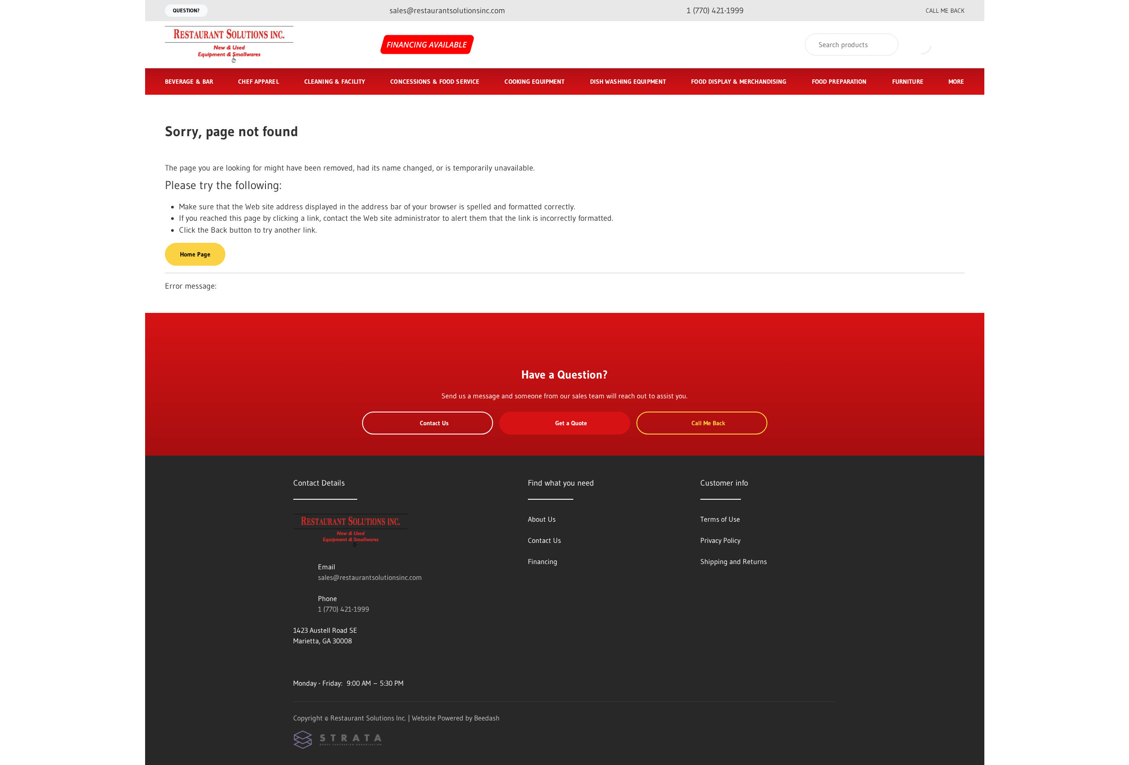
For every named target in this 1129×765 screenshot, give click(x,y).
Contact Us (434, 423)
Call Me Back (945, 11)
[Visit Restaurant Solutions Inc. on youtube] (297, 661)
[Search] (885, 44)
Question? (186, 10)
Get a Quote (571, 423)
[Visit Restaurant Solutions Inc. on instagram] (316, 661)
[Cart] (955, 44)
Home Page (195, 254)
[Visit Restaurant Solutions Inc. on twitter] (334, 661)
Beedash (487, 717)
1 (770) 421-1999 (343, 609)
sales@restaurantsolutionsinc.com (370, 577)
